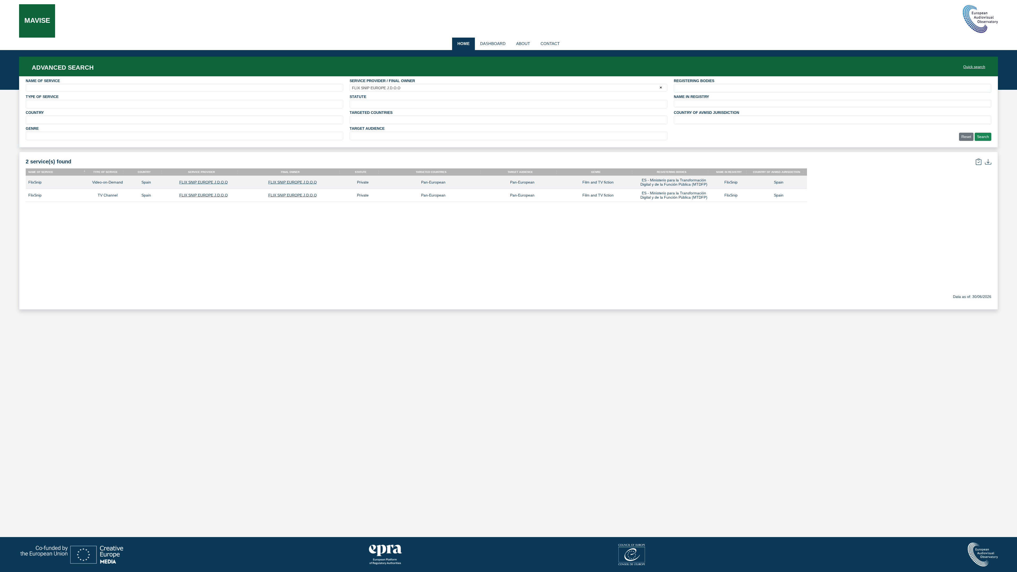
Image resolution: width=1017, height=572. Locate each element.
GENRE (32, 128)
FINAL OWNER (290, 172)
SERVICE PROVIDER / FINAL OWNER (382, 81)
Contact (550, 43)
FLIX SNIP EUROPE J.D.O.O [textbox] (376, 88)
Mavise (37, 20)
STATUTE (358, 97)
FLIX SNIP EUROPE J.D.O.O (203, 182)
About (523, 43)
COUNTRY (35, 112)
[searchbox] (676, 88)
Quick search (974, 67)
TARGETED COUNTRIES (371, 112)
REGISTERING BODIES (694, 81)
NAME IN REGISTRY (691, 97)
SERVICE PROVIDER (201, 172)
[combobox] (184, 87)
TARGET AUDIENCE (367, 128)
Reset (966, 137)
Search (983, 137)
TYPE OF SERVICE (42, 97)
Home (463, 43)
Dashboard (493, 43)
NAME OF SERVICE (43, 81)
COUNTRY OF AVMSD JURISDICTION (706, 112)
